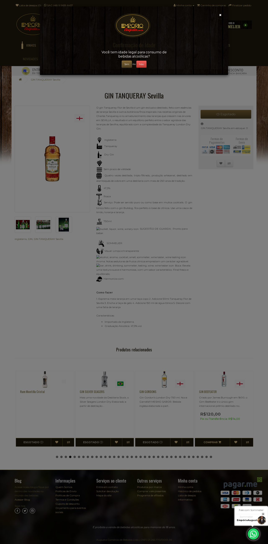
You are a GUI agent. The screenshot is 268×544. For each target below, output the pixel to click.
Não (141, 64)
